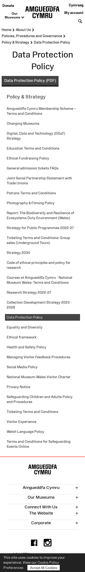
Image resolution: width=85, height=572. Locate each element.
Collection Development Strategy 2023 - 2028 (39, 304)
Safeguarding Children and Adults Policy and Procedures (39, 399)
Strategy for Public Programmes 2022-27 (40, 228)
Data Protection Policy (25, 317)
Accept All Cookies (43, 568)
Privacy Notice (18, 387)
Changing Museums (23, 123)
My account (73, 13)
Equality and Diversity (24, 327)
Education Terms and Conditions (33, 148)
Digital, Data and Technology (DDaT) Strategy (36, 135)
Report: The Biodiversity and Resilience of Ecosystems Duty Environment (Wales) (40, 215)
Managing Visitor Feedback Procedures (38, 357)
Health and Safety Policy (26, 347)
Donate (8, 6)
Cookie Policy (48, 562)
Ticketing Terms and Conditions (32, 412)
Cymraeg (76, 5)
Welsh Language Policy (25, 432)
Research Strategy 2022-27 (29, 292)
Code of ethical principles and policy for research (38, 265)
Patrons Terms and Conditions (31, 193)
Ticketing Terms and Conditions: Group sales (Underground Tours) (38, 240)
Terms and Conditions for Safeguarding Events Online (39, 443)
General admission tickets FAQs (33, 168)
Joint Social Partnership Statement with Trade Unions (39, 180)
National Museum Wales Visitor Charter (39, 377)
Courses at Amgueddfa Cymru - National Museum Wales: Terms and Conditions (39, 279)
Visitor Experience (21, 422)
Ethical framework (22, 337)
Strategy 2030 (18, 253)
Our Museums (13, 15)
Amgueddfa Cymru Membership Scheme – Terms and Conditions (41, 110)
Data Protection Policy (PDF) (30, 80)
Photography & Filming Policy (31, 203)
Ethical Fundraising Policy (28, 158)
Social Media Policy (22, 367)
